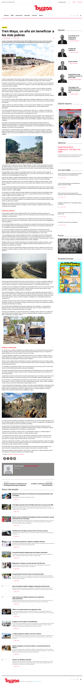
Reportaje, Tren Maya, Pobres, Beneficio (16, 455)
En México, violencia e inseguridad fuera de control (41, 485)
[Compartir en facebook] (4, 459)
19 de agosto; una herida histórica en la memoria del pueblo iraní (74, 90)
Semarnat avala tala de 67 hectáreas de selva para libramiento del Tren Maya (32, 495)
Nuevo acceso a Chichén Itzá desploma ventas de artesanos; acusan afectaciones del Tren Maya (33, 518)
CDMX (12, 15)
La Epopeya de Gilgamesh (68, 275)
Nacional (6, 15)
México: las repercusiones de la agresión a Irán (26, 610)
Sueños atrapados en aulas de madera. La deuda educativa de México (31, 647)
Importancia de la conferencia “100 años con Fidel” (69, 150)
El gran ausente (72, 62)
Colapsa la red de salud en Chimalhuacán (24, 622)
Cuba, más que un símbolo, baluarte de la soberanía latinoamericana (28, 598)
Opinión (41, 15)
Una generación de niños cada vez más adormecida (28, 575)
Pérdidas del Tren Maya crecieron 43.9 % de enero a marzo (30, 532)
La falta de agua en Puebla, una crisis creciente (26, 635)
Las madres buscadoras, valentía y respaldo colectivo (28, 542)
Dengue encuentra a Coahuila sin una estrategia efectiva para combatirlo (15, 485)
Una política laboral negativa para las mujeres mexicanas (29, 553)
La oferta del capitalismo (72, 50)
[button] (8, 23)
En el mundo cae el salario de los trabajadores (73, 38)
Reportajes (27, 15)
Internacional (19, 15)
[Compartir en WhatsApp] (11, 459)
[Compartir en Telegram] (14, 459)
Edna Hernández (7, 39)
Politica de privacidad (37, 682)
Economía (34, 15)
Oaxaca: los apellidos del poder (21, 660)
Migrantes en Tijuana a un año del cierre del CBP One (28, 564)
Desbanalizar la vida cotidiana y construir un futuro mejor (75, 77)
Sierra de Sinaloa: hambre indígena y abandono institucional (30, 587)
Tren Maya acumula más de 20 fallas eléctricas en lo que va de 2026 (32, 506)
